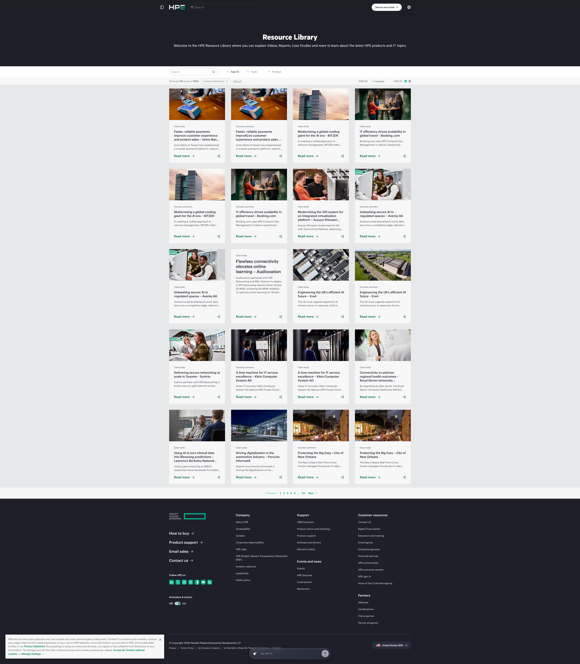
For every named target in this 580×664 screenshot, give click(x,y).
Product (183, 542)
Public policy (243, 580)
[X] (178, 582)
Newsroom (303, 588)
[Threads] (190, 582)
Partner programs (368, 622)
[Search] (192, 7)
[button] (160, 639)
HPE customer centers (370, 569)
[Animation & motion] (178, 603)
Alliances (363, 602)
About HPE (242, 522)
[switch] (176, 604)
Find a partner (366, 615)
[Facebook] (197, 582)
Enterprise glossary (369, 549)
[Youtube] (203, 582)
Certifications (366, 609)
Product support (306, 535)
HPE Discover (304, 575)
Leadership (242, 573)
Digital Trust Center (369, 528)
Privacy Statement (34, 646)
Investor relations (246, 566)
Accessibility (243, 528)
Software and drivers (309, 542)
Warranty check (306, 549)
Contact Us (364, 522)
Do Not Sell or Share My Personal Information (246, 648)
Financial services (368, 556)
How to (179, 533)
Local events (304, 582)
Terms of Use (186, 648)
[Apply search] (213, 72)
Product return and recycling (313, 528)
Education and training (371, 535)
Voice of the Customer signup (375, 583)
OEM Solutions (305, 522)
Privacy (172, 648)
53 (303, 493)
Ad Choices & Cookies (209, 648)
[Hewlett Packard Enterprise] (177, 7)
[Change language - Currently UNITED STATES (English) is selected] (409, 7)
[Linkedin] (171, 582)
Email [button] (178, 551)
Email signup (365, 542)
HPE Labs (241, 549)
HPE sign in (364, 576)
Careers (240, 535)
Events (301, 568)
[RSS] (209, 582)
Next (311, 493)
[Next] (316, 493)
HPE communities (368, 562)
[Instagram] (184, 582)
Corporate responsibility (250, 542)
